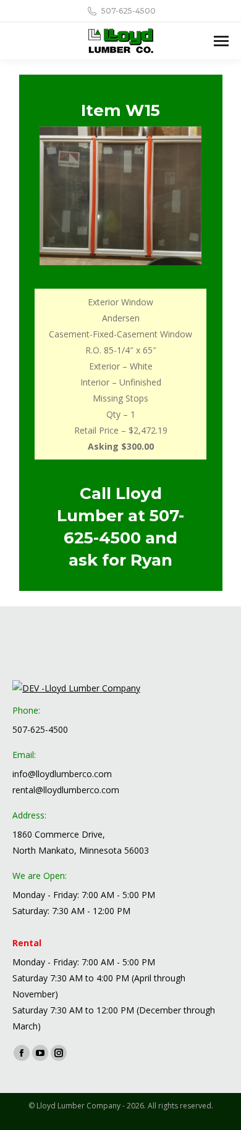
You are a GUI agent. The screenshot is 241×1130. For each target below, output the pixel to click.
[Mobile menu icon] (221, 41)
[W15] (120, 195)
